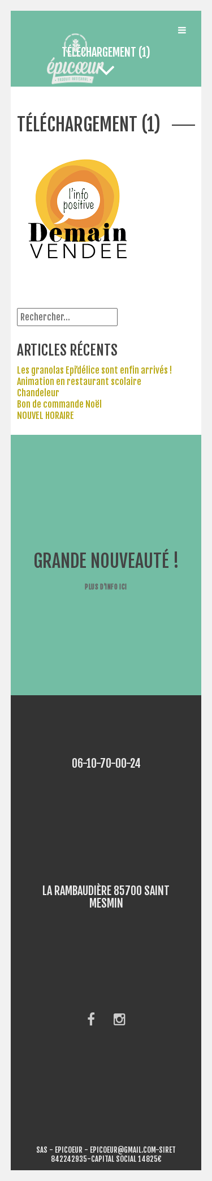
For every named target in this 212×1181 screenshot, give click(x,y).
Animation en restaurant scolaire (79, 381)
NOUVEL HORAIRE (45, 415)
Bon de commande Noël (59, 404)
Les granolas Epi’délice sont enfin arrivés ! (94, 370)
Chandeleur (38, 393)
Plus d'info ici (106, 587)
